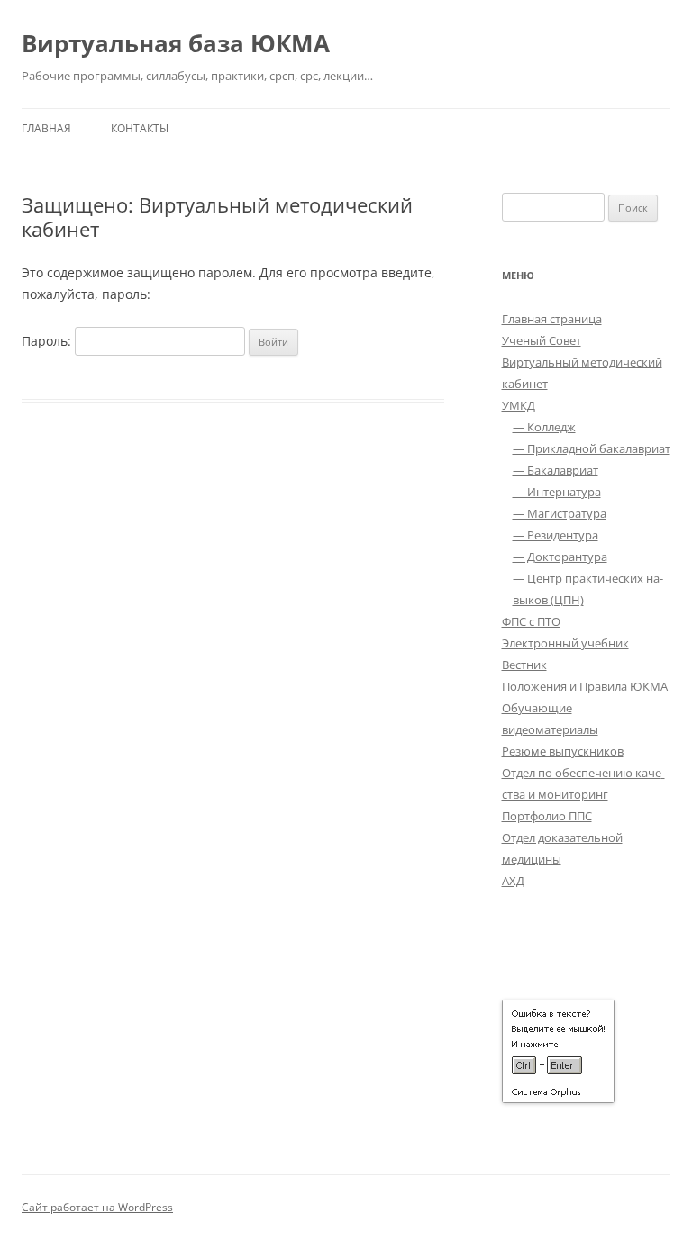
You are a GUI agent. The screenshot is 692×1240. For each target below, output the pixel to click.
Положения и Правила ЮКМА (585, 686)
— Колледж (544, 427)
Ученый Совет (541, 340)
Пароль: (48, 340)
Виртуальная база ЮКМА (176, 43)
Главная (46, 128)
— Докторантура (560, 556)
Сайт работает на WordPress (97, 1207)
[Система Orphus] (558, 1099)
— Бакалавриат (555, 470)
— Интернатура (557, 492)
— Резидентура (555, 535)
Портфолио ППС (547, 816)
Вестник (524, 664)
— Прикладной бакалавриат (591, 448)
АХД (513, 881)
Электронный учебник (565, 643)
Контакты (139, 128)
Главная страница (552, 319)
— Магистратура (559, 513)
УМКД (518, 405)
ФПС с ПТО (531, 621)
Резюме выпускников (563, 751)
